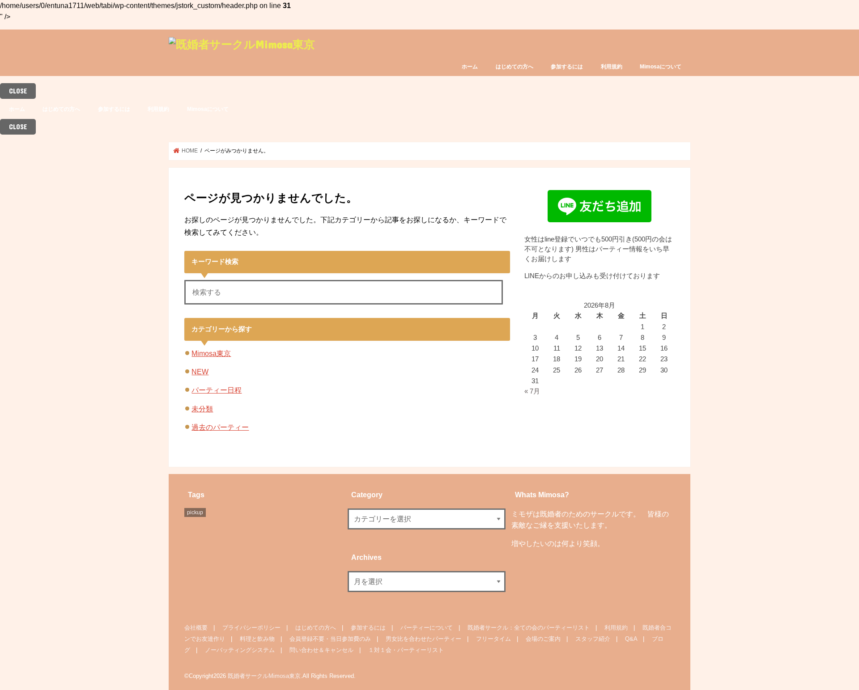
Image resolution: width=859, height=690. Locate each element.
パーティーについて (426, 627)
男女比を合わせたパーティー (423, 638)
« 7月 (532, 391)
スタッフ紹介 (592, 638)
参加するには (567, 66)
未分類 (202, 409)
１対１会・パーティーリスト (406, 650)
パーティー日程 (216, 390)
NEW (199, 372)
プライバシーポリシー (251, 627)
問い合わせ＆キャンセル (321, 650)
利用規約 (611, 66)
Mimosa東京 (211, 353)
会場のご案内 (543, 638)
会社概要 (196, 627)
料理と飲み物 (257, 638)
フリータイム (493, 638)
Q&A (631, 638)
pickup (195, 512)
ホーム (470, 66)
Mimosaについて (660, 66)
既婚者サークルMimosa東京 (264, 676)
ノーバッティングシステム (240, 650)
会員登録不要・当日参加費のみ (330, 638)
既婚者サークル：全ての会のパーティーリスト (529, 627)
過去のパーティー (220, 427)
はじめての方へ (514, 66)
